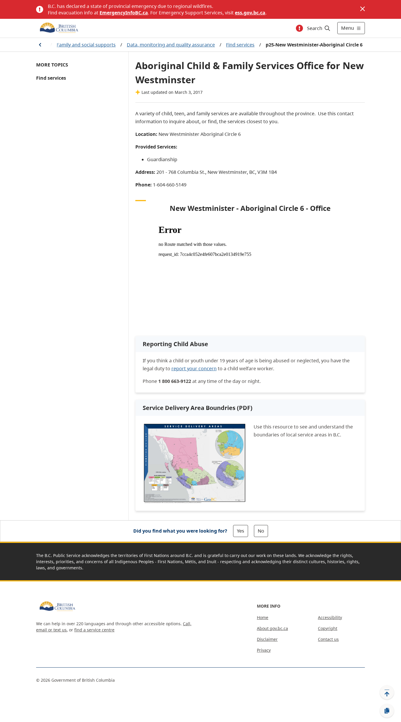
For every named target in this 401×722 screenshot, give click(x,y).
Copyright (327, 628)
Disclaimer (267, 639)
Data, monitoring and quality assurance (171, 44)
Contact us (328, 639)
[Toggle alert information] (299, 28)
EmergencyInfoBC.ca (124, 12)
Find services (240, 44)
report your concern (194, 368)
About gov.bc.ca (272, 628)
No (261, 531)
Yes (240, 531)
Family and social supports (86, 44)
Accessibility (330, 617)
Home (262, 617)
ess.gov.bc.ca (250, 12)
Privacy (264, 650)
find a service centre (94, 630)
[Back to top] (387, 692)
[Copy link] (387, 711)
